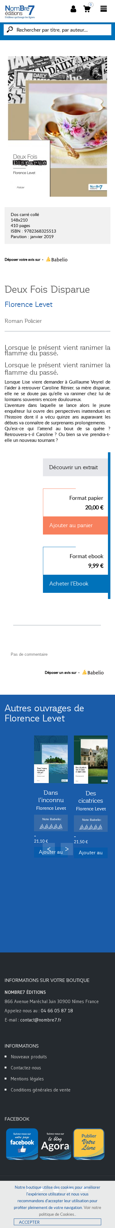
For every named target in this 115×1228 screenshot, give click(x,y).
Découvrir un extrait (73, 467)
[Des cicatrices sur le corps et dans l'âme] (91, 759)
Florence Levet (28, 304)
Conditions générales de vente (41, 1090)
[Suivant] (67, 849)
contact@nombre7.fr (40, 1020)
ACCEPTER (29, 1222)
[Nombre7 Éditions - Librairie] (20, 12)
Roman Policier (23, 321)
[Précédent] (49, 849)
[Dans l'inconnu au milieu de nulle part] (51, 759)
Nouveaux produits (29, 1057)
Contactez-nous (26, 1068)
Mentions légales (27, 1079)
